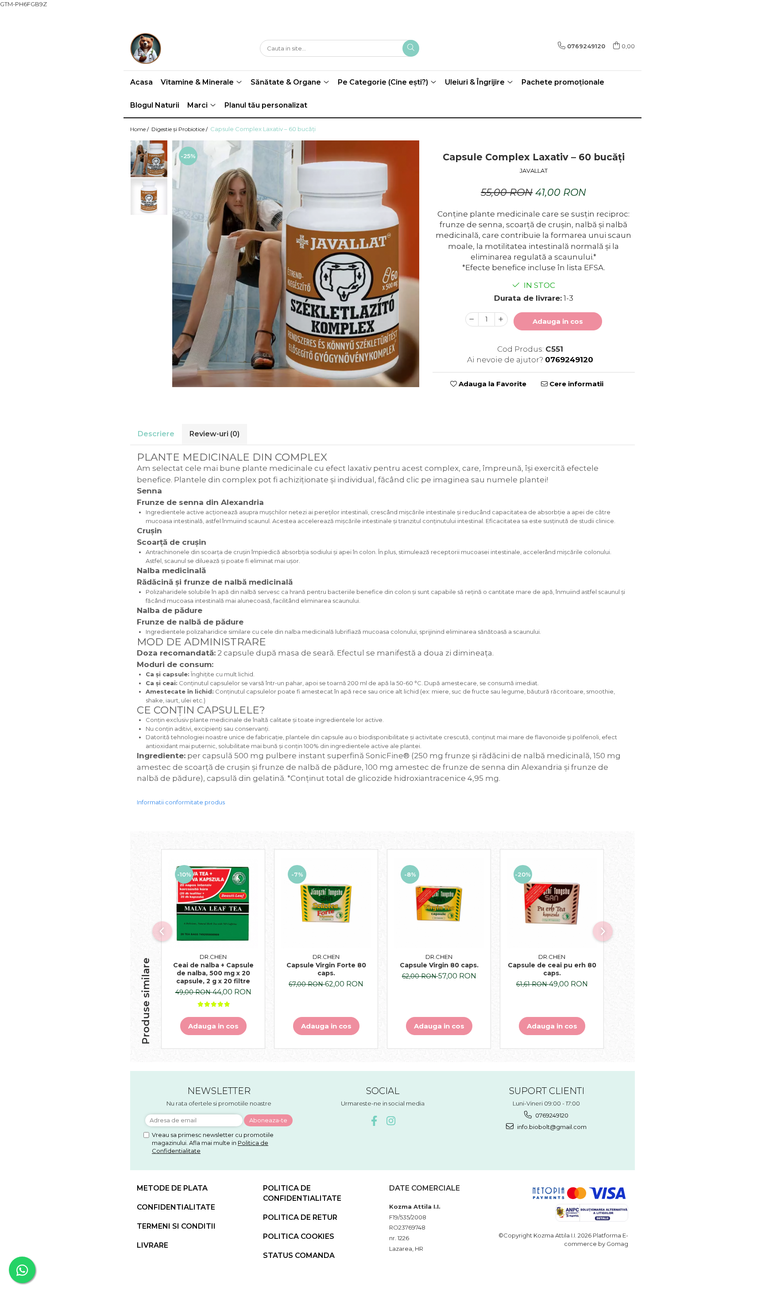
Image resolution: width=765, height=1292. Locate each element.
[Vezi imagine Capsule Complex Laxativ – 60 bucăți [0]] (149, 158)
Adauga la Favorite (491, 384)
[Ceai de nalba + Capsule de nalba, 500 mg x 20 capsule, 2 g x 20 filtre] (213, 903)
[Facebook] (374, 1121)
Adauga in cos (558, 321)
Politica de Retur (300, 1217)
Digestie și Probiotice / (180, 129)
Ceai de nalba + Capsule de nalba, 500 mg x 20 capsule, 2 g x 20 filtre (213, 973)
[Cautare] (410, 48)
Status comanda (299, 1255)
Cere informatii (575, 384)
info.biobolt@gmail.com (551, 1126)
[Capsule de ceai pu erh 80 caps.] (552, 903)
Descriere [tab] (156, 434)
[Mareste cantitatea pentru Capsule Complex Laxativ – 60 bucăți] (501, 319)
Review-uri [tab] (214, 434)
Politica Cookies (298, 1236)
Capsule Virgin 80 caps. (439, 965)
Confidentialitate (176, 1207)
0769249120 (551, 1115)
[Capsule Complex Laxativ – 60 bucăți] (295, 263)
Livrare (152, 1245)
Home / (140, 129)
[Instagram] (391, 1121)
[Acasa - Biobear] (174, 48)
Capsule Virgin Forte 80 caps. (326, 969)
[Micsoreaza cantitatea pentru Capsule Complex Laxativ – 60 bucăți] (472, 319)
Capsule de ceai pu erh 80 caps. (552, 969)
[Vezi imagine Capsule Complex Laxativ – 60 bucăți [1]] (149, 196)
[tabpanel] (295, 263)
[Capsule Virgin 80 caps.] (439, 903)
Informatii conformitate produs (181, 802)
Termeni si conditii (176, 1226)
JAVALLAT (534, 170)
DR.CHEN (213, 956)
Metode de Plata (172, 1188)
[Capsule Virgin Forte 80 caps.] (326, 903)
